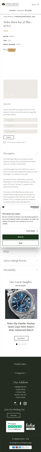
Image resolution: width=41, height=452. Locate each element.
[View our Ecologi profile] (30, 426)
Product (11, 16)
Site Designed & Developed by (20, 443)
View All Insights (20, 285)
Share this (7, 104)
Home (5, 16)
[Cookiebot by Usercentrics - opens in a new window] (30, 207)
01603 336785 (20, 397)
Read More (21, 338)
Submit (8, 137)
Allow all (20, 237)
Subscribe (13, 415)
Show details (30, 231)
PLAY (12, 95)
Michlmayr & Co (8, 182)
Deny (20, 243)
